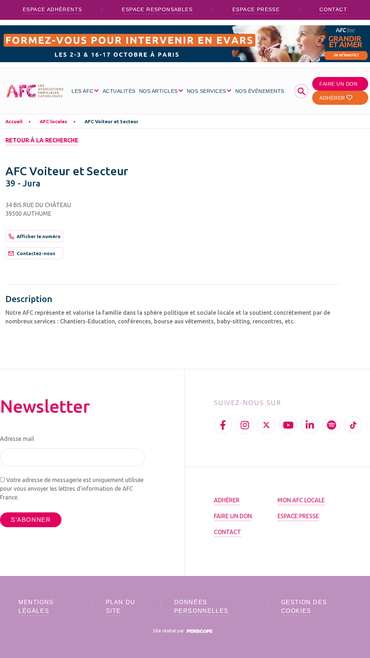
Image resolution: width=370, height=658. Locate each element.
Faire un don (338, 84)
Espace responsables (157, 9)
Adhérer (333, 98)
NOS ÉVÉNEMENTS (259, 91)
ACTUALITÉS (119, 91)
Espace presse (256, 9)
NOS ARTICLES (158, 91)
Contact (333, 9)
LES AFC (83, 91)
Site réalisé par (169, 630)
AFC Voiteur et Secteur (111, 121)
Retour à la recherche (41, 140)
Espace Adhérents (52, 9)
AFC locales (53, 121)
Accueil (13, 121)
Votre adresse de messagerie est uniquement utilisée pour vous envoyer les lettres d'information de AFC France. (71, 488)
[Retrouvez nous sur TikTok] (353, 425)
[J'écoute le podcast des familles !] (331, 425)
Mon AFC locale (301, 500)
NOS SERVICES (206, 91)
